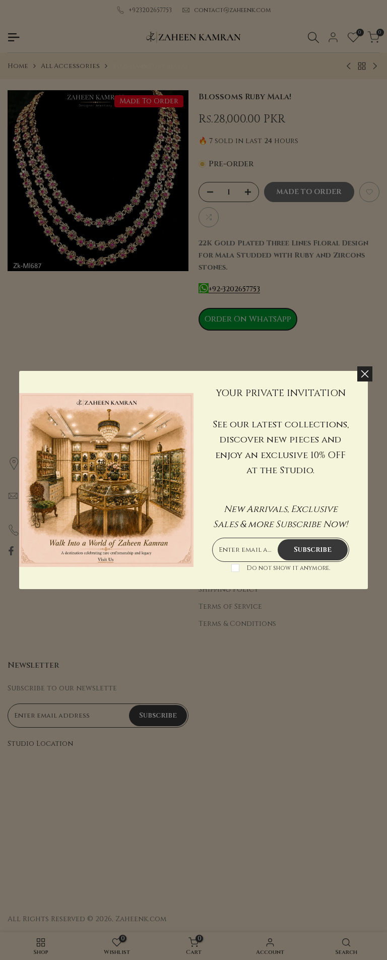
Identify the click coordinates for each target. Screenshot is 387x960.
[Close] (364, 373)
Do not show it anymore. (288, 568)
